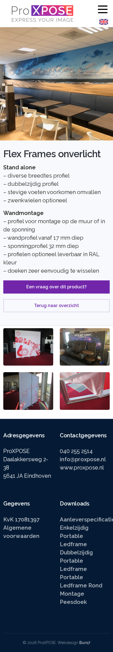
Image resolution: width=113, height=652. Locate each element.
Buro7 (85, 642)
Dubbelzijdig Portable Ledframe (76, 560)
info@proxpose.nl (83, 459)
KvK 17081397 (21, 519)
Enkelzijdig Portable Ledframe (74, 536)
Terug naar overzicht (56, 305)
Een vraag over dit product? (56, 286)
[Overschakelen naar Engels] (104, 21)
